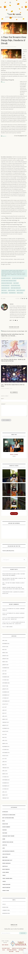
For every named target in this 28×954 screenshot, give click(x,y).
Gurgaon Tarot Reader (8, 835)
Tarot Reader (4, 292)
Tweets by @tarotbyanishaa (8, 550)
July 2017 (4, 707)
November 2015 (5, 746)
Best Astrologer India (8, 817)
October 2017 (5, 698)
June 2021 (4, 673)
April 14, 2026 (7, 337)
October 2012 (5, 776)
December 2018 (5, 691)
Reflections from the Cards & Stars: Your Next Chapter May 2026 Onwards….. (12, 334)
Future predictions (15, 285)
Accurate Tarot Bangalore (18, 278)
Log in (4, 904)
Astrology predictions (7, 283)
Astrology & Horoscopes (8, 814)
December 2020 (5, 676)
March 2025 (5, 652)
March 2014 (5, 773)
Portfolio (5, 866)
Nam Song (4, 857)
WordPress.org (6, 913)
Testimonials (22, 949)
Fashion (4, 829)
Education (5, 823)
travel (4, 881)
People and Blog (6, 863)
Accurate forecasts (6, 278)
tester (17, 951)
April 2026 (4, 640)
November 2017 (5, 695)
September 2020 (6, 682)
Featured (4, 832)
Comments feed (6, 910)
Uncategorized (6, 887)
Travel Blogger (6, 884)
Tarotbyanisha (12, 292)
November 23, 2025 (8, 363)
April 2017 (4, 716)
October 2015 (5, 749)
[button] (10, 2)
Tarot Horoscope (21, 290)
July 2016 (4, 734)
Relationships (6, 869)
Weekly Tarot (20, 292)
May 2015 (4, 764)
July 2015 (4, 758)
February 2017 (5, 722)
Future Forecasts (5, 285)
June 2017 (4, 710)
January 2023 (5, 664)
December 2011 (5, 782)
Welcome (11, 951)
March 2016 (5, 743)
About (12, 454)
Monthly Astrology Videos (19, 948)
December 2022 (5, 667)
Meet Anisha (9, 626)
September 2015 (6, 752)
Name (2, 398)
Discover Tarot (6, 948)
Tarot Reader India (7, 878)
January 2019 (5, 688)
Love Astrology (6, 854)
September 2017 (6, 701)
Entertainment (6, 826)
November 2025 (5, 643)
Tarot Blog (4, 290)
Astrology (5, 811)
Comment (3, 404)
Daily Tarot (16, 283)
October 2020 (5, 679)
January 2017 (5, 725)
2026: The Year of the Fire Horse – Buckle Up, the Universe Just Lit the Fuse (13, 360)
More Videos (14, 513)
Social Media (5, 872)
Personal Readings (12, 949)
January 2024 (5, 658)
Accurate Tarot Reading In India (9, 280)
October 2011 (5, 788)
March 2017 (5, 719)
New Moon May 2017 (7, 860)
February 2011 (5, 798)
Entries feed (5, 907)
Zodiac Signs (5, 890)
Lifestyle (4, 845)
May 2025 (4, 649)
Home (3, 838)
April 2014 (4, 770)
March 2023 (5, 661)
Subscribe (23, 933)
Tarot (4, 875)
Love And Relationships (8, 851)
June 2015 (4, 761)
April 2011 (4, 791)
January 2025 (5, 655)
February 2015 (5, 767)
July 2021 (4, 670)
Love (3, 848)
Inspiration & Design (7, 842)
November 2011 (5, 785)
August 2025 (5, 646)
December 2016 (5, 728)
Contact (16, 454)
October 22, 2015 (8, 46)
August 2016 (5, 731)
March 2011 (5, 794)
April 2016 (4, 740)
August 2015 (5, 755)
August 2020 (5, 685)
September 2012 (6, 779)
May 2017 (4, 713)
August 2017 (5, 704)
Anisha (14, 46)
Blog (3, 820)
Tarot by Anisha (11, 290)
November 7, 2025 (8, 388)
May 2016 (4, 737)
